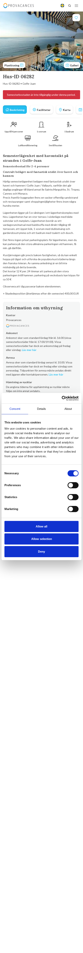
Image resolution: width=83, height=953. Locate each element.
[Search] (69, 5)
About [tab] (68, 408)
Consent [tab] (14, 408)
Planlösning (12, 65)
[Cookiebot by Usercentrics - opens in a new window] (62, 398)
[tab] (15, 109)
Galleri (74, 65)
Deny (41, 551)
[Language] (62, 5)
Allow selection (41, 538)
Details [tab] (41, 408)
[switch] (73, 485)
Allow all (41, 526)
